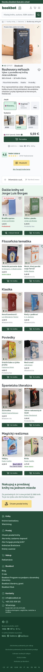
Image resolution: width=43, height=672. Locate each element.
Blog (4, 571)
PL (39, 667)
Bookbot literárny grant (12, 584)
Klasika (7, 289)
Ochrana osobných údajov (21, 653)
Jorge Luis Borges (9, 75)
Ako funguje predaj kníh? (13, 542)
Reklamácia (7, 560)
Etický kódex (21, 657)
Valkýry (5, 459)
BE (35, 667)
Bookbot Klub (8, 587)
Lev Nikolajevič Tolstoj (10, 317)
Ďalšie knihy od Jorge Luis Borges (15, 191)
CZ (4, 667)
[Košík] (35, 8)
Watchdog (7, 524)
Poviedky (8, 337)
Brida (26, 459)
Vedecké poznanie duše (12, 266)
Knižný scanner (8, 549)
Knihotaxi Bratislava (11, 545)
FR (32, 667)
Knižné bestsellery (10, 521)
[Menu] (39, 8)
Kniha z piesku (30, 218)
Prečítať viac (6, 93)
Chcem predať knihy (11, 535)
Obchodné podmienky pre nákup (21, 645)
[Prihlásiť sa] (31, 8)
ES (21, 667)
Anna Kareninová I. (9, 314)
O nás (4, 574)
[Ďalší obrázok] (38, 46)
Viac (35, 108)
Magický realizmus (15, 433)
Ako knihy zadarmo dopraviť (14, 538)
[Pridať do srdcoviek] (39, 70)
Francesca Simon (8, 367)
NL (28, 667)
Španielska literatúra (17, 385)
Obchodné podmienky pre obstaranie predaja (21, 649)
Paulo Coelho (7, 461)
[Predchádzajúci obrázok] (5, 46)
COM (16, 667)
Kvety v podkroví (31, 314)
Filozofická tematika (16, 241)
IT (24, 667)
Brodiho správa (8, 218)
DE (12, 667)
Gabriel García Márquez (10, 413)
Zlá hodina (6, 410)
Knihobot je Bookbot (21, 661)
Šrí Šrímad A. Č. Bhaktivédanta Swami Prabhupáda (12, 269)
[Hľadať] (38, 15)
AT (8, 667)
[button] (21, 44)
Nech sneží (28, 362)
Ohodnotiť (18, 66)
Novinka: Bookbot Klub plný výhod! (16, 2)
